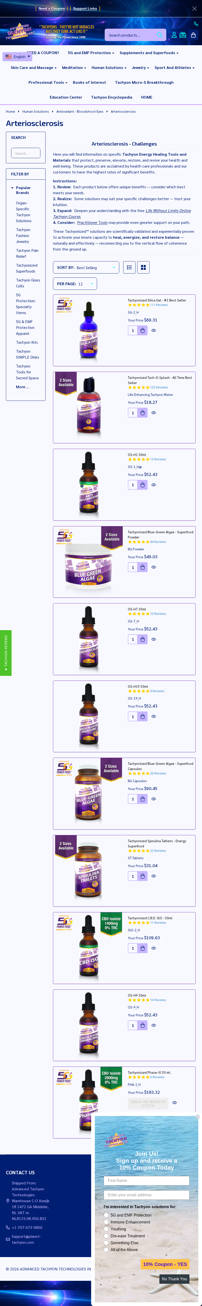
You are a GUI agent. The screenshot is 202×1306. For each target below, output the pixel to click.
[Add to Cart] (143, 330)
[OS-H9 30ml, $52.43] (88, 1025)
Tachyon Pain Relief (27, 253)
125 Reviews (159, 387)
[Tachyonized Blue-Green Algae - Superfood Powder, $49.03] (88, 562)
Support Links (85, 8)
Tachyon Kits (27, 342)
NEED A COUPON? (43, 52)
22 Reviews (158, 851)
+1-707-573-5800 (27, 1227)
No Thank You (174, 1279)
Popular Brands (23, 190)
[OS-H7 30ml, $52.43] (88, 639)
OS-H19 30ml (138, 686)
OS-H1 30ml (137, 454)
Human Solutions (107, 67)
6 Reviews (157, 1077)
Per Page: (66, 283)
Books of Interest (89, 82)
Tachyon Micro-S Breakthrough (144, 82)
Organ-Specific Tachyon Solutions (24, 211)
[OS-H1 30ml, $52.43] (88, 484)
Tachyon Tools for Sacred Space (27, 371)
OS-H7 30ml (137, 609)
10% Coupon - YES (165, 1264)
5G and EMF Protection (89, 52)
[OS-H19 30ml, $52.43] (88, 716)
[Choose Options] (143, 413)
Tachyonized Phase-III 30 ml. (149, 1072)
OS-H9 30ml (137, 995)
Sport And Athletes (173, 67)
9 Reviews (157, 691)
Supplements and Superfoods (147, 52)
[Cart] (193, 35)
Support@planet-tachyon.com (26, 1239)
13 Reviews (158, 459)
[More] (111, 53)
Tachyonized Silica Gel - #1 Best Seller (157, 300)
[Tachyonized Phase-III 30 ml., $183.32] (88, 1102)
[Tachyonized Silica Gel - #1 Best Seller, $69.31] (88, 330)
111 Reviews (159, 305)
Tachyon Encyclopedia (111, 97)
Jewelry (139, 67)
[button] (6, 653)
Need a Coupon (52, 8)
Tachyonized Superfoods (26, 268)
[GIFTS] (183, 35)
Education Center (66, 97)
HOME (146, 97)
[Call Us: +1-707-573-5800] (196, 23)
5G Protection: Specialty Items (25, 303)
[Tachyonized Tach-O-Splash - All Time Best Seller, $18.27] (88, 407)
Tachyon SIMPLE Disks (27, 354)
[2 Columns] (143, 267)
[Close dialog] (197, 1116)
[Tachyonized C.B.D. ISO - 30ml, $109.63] (88, 948)
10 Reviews (158, 614)
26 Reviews (158, 773)
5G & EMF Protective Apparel (25, 327)
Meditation (72, 67)
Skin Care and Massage (32, 67)
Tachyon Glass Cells (28, 282)
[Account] (174, 35)
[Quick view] (154, 330)
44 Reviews (158, 542)
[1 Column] (129, 267)
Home (10, 111)
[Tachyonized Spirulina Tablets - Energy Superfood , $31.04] (88, 871)
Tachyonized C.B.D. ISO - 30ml (150, 918)
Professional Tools (46, 82)
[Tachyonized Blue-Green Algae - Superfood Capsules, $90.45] (88, 793)
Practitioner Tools (92, 222)
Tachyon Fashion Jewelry (23, 235)
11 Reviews (158, 923)
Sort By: (65, 267)
